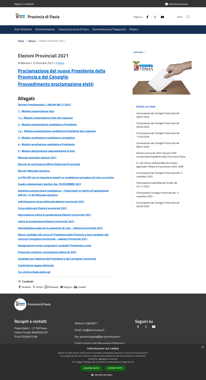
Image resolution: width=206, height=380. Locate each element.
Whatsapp (53, 287)
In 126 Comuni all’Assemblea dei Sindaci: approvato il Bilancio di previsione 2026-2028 (159, 164)
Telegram (67, 287)
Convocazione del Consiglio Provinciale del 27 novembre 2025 (159, 174)
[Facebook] (146, 17)
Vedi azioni (139, 52)
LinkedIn (81, 287)
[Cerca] (188, 16)
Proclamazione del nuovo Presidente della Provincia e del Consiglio (61, 73)
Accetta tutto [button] (91, 368)
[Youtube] (161, 17)
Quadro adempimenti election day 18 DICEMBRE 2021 (49, 184)
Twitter (39, 287)
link (131, 362)
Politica (60, 63)
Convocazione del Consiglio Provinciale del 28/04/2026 (157, 125)
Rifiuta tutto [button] (115, 368)
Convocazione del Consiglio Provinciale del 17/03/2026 (157, 135)
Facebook (26, 287)
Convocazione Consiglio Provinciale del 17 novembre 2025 (157, 194)
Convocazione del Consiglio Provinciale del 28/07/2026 (157, 115)
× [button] (202, 347)
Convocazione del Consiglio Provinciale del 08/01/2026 (157, 144)
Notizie (32, 41)
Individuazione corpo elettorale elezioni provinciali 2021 (51, 201)
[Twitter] (154, 17)
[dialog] (103, 362)
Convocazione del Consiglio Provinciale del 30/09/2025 (157, 204)
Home (21, 41)
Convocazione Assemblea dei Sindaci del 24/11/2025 (156, 184)
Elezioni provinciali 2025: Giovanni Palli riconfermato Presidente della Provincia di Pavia (160, 154)
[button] (102, 374)
